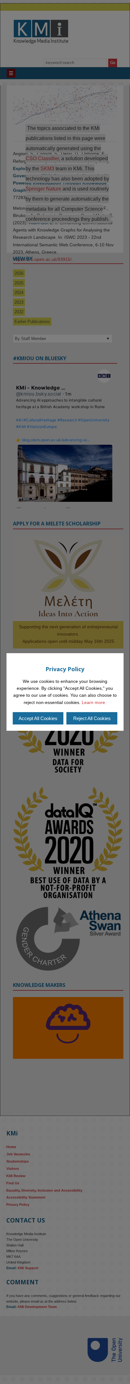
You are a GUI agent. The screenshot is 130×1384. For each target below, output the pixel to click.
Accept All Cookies (38, 718)
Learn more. (94, 702)
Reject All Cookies (92, 718)
